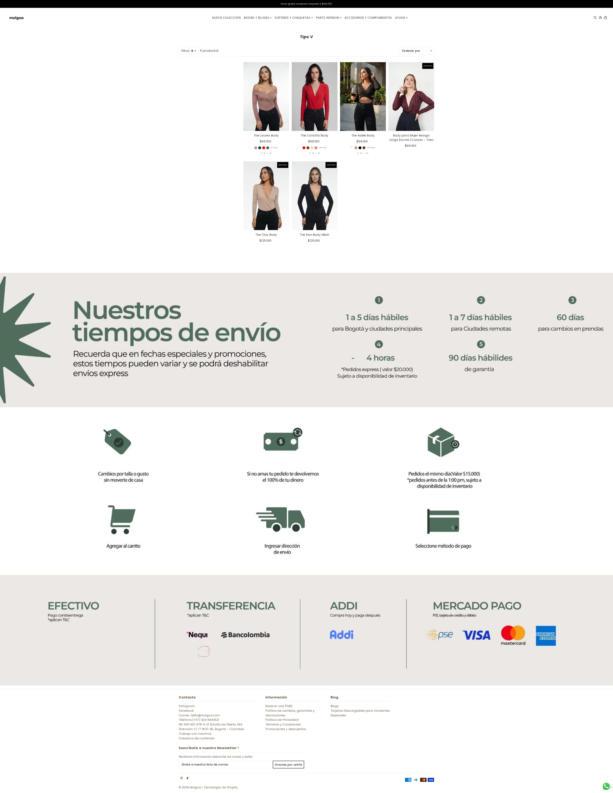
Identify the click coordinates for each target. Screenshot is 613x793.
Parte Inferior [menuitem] (327, 18)
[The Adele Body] (363, 96)
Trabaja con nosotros (195, 734)
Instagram (187, 706)
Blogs (335, 706)
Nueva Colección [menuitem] (226, 18)
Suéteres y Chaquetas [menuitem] (292, 18)
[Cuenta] (600, 17)
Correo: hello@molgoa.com (199, 715)
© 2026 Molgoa (190, 787)
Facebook (186, 711)
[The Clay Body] (266, 195)
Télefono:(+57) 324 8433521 (199, 720)
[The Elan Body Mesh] (314, 195)
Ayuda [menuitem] (400, 18)
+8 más (322, 147)
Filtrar (185, 51)
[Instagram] (181, 778)
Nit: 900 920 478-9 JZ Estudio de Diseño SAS (210, 724)
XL (271, 153)
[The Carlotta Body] (314, 96)
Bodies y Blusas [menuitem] (256, 18)
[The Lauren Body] (266, 96)
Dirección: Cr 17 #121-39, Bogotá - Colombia (211, 729)
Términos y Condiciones (283, 724)
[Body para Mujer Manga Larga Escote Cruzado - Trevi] (411, 96)
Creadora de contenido (197, 738)
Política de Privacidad (282, 720)
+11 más (274, 147)
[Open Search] (595, 17)
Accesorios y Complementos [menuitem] (368, 18)
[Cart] (605, 17)
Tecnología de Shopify (221, 787)
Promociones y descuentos (285, 729)
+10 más (371, 147)
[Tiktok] (187, 778)
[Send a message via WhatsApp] (606, 786)
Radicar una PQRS (278, 706)
